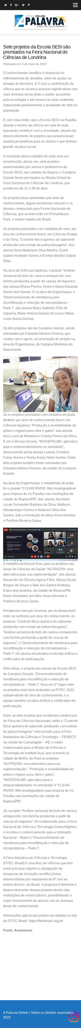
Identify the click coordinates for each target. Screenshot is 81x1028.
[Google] (17, 5)
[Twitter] (5, 5)
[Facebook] (11, 5)
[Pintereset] (29, 5)
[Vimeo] (23, 5)
